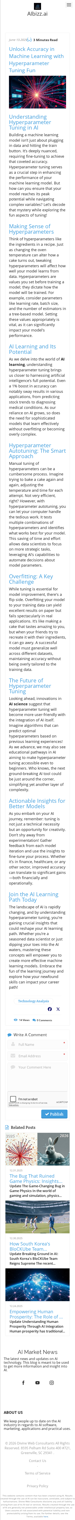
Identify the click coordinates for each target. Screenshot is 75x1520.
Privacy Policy (37, 1486)
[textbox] (37, 13)
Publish (56, 1114)
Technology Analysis (33, 1001)
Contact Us (37, 1460)
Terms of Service (37, 1473)
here (46, 1516)
